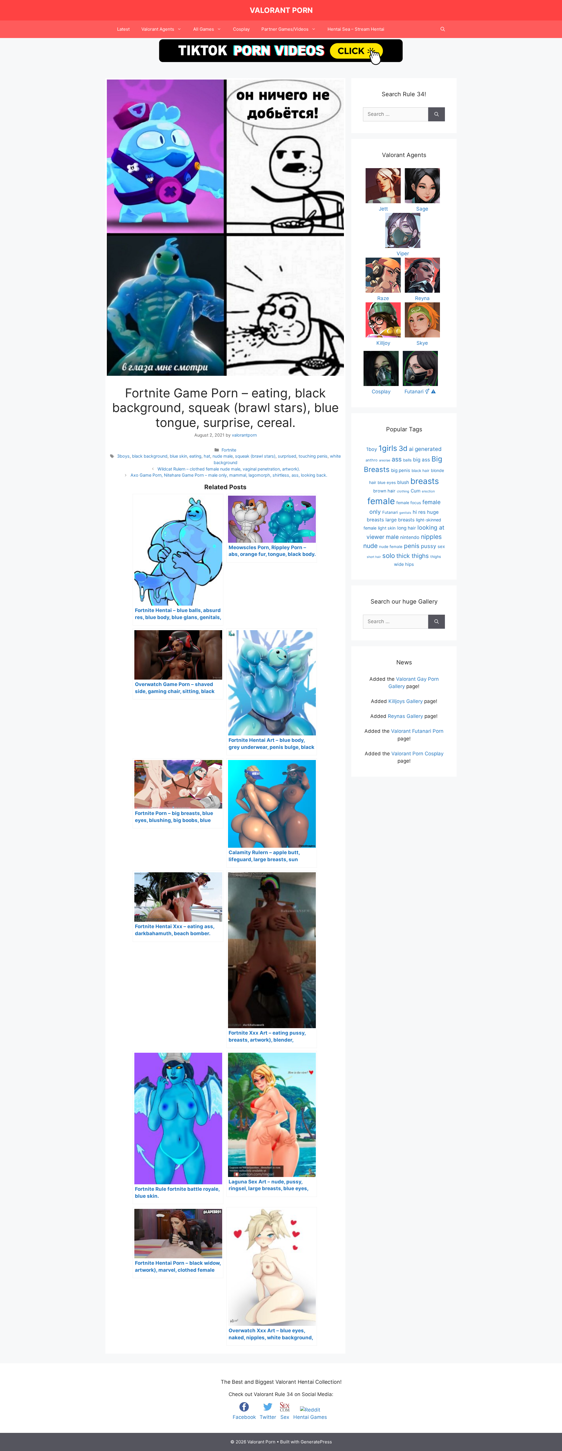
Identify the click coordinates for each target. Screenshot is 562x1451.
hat (207, 456)
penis (411, 545)
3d (403, 448)
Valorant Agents (157, 29)
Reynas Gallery (405, 716)
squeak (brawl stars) (255, 456)
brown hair (384, 491)
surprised (287, 456)
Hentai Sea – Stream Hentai (356, 29)
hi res (419, 512)
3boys (123, 456)
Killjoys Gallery (405, 701)
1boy (371, 449)
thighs (435, 556)
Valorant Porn (281, 10)
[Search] (436, 114)
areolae (384, 460)
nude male (223, 456)
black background (149, 456)
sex (441, 546)
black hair (420, 470)
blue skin (178, 456)
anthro (372, 460)
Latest (123, 29)
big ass (421, 459)
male (392, 536)
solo (388, 555)
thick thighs (412, 555)
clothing (403, 491)
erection (428, 491)
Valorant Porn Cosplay (417, 753)
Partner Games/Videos (285, 29)
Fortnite (229, 449)
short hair (374, 557)
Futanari (390, 512)
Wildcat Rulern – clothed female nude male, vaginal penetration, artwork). (228, 468)
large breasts (399, 520)
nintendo (409, 537)
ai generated (425, 449)
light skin (387, 528)
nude (370, 545)
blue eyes (387, 482)
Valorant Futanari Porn (417, 731)
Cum (415, 491)
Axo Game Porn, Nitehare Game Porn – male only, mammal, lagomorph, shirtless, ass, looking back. (229, 475)
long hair (406, 528)
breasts (424, 481)
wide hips (404, 564)
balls (407, 460)
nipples (431, 536)
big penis (400, 470)
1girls (387, 448)
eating (195, 456)
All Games (203, 29)
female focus (408, 502)
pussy (428, 546)
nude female (390, 546)
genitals (405, 513)
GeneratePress (316, 1442)
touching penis (313, 456)
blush (403, 482)
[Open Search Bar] (443, 29)
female (381, 501)
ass (397, 459)
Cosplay (241, 29)
